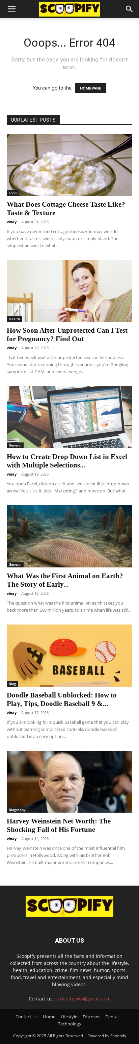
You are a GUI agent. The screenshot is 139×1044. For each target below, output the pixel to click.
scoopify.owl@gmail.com (83, 998)
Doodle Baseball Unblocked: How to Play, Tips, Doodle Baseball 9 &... (62, 699)
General (15, 445)
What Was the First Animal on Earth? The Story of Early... (65, 580)
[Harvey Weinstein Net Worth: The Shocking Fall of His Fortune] (69, 782)
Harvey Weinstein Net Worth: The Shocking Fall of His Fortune (59, 825)
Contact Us (26, 1017)
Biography (17, 809)
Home (49, 1017)
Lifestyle (69, 1017)
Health (14, 318)
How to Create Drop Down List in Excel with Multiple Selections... (67, 461)
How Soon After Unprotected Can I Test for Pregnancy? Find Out (67, 334)
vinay (12, 221)
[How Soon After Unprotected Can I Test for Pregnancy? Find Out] (69, 291)
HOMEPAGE (90, 88)
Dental (111, 1017)
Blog (12, 683)
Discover (91, 1017)
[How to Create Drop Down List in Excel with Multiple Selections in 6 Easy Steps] (69, 417)
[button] (11, 9)
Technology (69, 1024)
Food (13, 192)
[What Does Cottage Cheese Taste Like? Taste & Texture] (69, 165)
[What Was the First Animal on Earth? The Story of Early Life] (69, 536)
